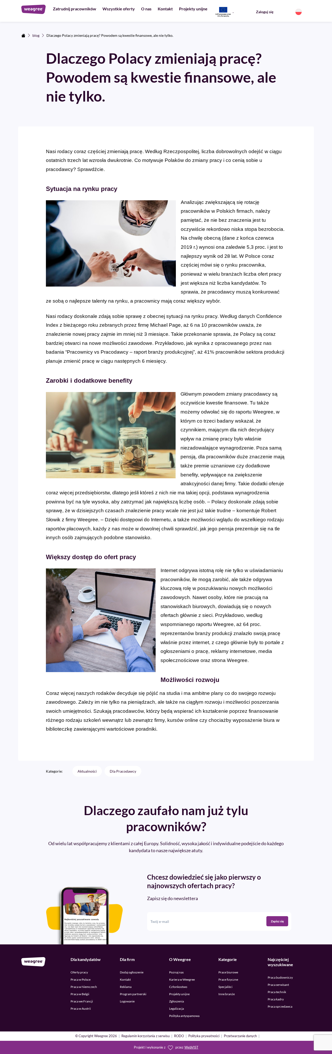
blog (35, 35)
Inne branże (226, 994)
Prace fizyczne (228, 979)
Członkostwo (178, 987)
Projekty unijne (193, 8)
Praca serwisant (278, 985)
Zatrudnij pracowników (74, 8)
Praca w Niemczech (84, 987)
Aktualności (87, 771)
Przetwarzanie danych (240, 1036)
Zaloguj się (264, 12)
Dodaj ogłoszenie (131, 972)
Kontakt (165, 8)
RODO (179, 1036)
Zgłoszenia (176, 1001)
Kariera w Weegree (182, 979)
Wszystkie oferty (118, 8)
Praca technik (277, 992)
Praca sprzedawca (280, 1006)
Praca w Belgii (80, 994)
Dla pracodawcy (123, 771)
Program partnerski (133, 994)
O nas (146, 8)
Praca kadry (276, 999)
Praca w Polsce (81, 979)
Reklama (126, 987)
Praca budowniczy (280, 977)
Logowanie (127, 1001)
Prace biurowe (228, 972)
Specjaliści (225, 987)
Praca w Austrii (81, 1008)
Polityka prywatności (203, 1036)
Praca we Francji (82, 1001)
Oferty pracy (79, 972)
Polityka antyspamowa (184, 1016)
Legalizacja (176, 1008)
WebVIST (191, 1047)
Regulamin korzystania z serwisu (145, 1036)
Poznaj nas (176, 972)
